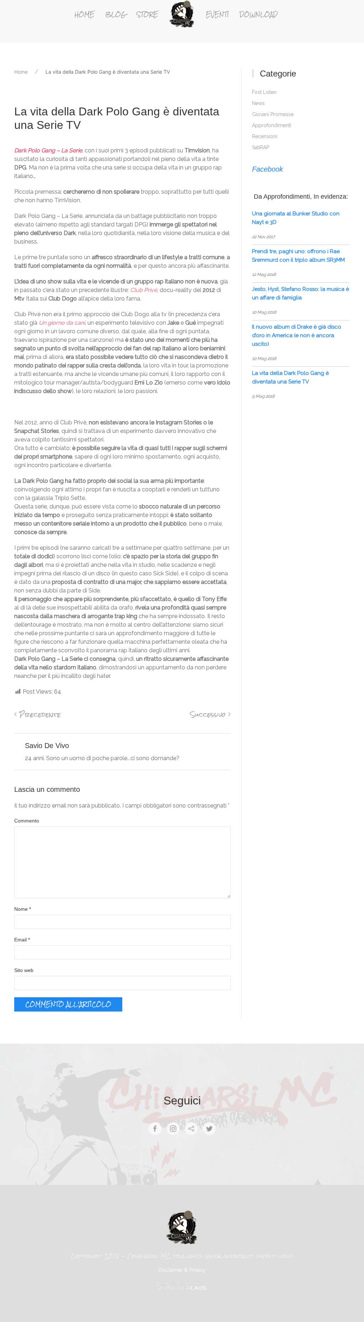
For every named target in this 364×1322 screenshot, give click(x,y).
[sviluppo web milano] (182, 1285)
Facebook (267, 169)
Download (259, 14)
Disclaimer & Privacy (182, 1270)
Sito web (23, 970)
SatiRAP (260, 147)
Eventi (217, 14)
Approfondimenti (271, 125)
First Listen (264, 92)
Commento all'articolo (68, 1004)
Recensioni (264, 136)
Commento (26, 821)
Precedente (39, 714)
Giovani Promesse (273, 114)
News (258, 103)
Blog (115, 14)
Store (147, 14)
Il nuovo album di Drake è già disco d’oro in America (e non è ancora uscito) (296, 335)
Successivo (209, 714)
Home (85, 14)
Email (22, 939)
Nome (22, 909)
